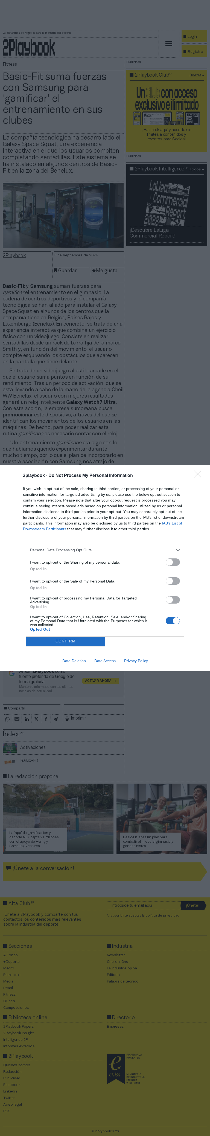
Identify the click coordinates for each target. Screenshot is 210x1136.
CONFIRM (66, 641)
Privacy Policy (136, 661)
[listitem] (105, 550)
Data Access (105, 661)
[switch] (173, 562)
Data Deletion (74, 661)
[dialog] (105, 568)
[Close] (199, 476)
